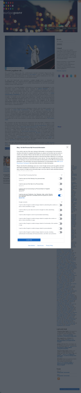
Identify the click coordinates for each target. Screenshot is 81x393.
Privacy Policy (49, 245)
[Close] (67, 147)
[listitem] (40, 175)
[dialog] (40, 196)
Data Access (40, 245)
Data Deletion (31, 245)
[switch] (60, 178)
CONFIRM (29, 240)
